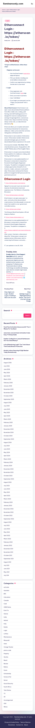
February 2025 (8, 422)
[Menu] (32, 3)
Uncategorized (8, 700)
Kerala (6, 627)
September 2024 (9, 439)
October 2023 (8, 476)
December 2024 (9, 429)
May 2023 (7, 492)
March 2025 (7, 419)
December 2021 (8, 549)
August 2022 (7, 522)
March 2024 (7, 459)
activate (6, 587)
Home (3, 9)
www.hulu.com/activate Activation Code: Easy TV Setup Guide (17, 333)
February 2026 (8, 382)
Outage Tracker (8, 647)
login (22, 93)
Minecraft (7, 640)
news (5, 643)
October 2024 (8, 436)
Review (6, 663)
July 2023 (7, 485)
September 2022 (9, 519)
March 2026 (7, 379)
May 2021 (6, 572)
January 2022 (8, 545)
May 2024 (7, 452)
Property (6, 653)
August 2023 (7, 482)
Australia (6, 590)
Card (5, 604)
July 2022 (7, 525)
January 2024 (8, 465)
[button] (10, 282)
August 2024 (8, 442)
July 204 (6, 575)
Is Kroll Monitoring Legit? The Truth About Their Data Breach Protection (17, 345)
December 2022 (8, 509)
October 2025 (8, 396)
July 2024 (7, 446)
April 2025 (7, 416)
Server (6, 680)
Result (5, 660)
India (5, 617)
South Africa (7, 687)
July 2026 (7, 366)
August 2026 (8, 362)
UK (4, 697)
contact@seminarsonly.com (15, 274)
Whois (5, 707)
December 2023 (8, 469)
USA (5, 703)
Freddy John (11, 252)
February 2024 (8, 462)
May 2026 (7, 372)
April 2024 (7, 456)
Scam (5, 670)
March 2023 (7, 499)
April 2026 (7, 376)
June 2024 (7, 449)
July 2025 (7, 406)
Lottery (6, 634)
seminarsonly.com (12, 279)
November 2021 (8, 552)
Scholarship (7, 673)
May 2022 (7, 532)
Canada (6, 600)
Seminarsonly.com (13, 3)
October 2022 (8, 515)
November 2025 (8, 392)
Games (6, 614)
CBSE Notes (7, 607)
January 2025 (8, 426)
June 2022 (7, 529)
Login (7, 9)
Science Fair (7, 677)
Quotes (6, 657)
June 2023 (7, 489)
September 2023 (9, 479)
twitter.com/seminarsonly (14, 277)
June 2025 (7, 409)
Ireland (6, 620)
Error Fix (6, 610)
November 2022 (8, 512)
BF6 (5, 594)
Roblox (6, 667)
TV (4, 693)
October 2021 (8, 555)
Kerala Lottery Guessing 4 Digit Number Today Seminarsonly (16, 351)
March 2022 (7, 539)
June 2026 (7, 369)
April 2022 (7, 535)
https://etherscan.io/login (13, 209)
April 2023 (7, 495)
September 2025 (9, 399)
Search (7, 310)
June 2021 (7, 568)
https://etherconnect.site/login (15, 195)
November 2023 (8, 472)
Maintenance (8, 637)
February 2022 (8, 542)
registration (26, 73)
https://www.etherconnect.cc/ (15, 217)
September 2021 (9, 559)
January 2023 (8, 505)
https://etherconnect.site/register (15, 183)
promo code (7, 650)
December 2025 (8, 389)
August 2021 (7, 562)
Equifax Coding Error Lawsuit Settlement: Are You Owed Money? (17, 339)
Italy (5, 624)
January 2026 (8, 386)
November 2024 (9, 432)
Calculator (7, 597)
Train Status (7, 690)
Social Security (8, 683)
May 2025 (7, 412)
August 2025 (7, 402)
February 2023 (8, 502)
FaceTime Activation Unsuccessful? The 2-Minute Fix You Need (17, 328)
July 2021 (6, 565)
